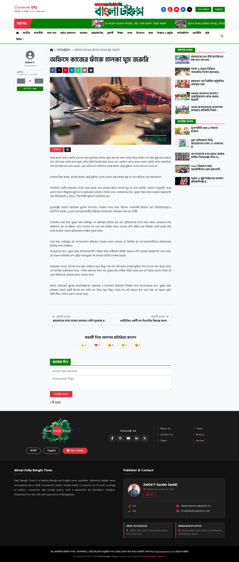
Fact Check (203, 9)
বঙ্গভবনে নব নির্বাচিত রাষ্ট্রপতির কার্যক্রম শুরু (207, 83)
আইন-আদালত (68, 33)
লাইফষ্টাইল (183, 33)
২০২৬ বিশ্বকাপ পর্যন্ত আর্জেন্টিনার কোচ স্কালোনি (205, 168)
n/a (134, 506)
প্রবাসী (110, 33)
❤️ (97, 345)
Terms (199, 429)
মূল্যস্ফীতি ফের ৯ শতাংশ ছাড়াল (204, 130)
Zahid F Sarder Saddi (160, 484)
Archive (200, 441)
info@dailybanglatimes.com (195, 511)
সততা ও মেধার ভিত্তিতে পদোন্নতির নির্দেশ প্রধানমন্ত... (206, 70)
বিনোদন (140, 33)
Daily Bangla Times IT (154, 556)
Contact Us (166, 435)
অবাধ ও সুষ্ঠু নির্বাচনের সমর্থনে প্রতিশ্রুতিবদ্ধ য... (207, 180)
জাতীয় (26, 33)
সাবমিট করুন (61, 394)
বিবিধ (19, 39)
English (218, 9)
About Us (165, 429)
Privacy (200, 435)
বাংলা (33, 451)
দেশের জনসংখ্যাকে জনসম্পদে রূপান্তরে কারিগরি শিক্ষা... (207, 109)
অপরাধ (83, 33)
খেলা (129, 33)
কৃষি (207, 33)
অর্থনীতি (197, 33)
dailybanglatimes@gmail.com (196, 506)
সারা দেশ (51, 33)
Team (163, 441)
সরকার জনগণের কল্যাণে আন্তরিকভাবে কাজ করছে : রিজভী (205, 97)
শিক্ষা (120, 33)
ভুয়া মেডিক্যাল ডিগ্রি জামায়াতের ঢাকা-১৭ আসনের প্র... (207, 143)
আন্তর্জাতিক (97, 33)
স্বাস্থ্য (150, 33)
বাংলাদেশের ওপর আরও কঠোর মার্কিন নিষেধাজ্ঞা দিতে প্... (207, 156)
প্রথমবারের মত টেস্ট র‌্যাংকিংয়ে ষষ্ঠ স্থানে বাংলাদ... (207, 58)
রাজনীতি (38, 33)
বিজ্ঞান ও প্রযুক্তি (165, 33)
